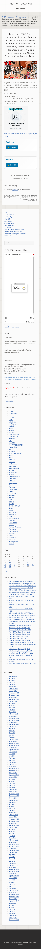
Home (6, 213)
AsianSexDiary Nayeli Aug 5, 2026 (19, 649)
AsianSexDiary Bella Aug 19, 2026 (19, 640)
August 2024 (13, 726)
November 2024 (14, 720)
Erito (10, 441)
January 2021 (13, 817)
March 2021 (12, 813)
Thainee (11, 525)
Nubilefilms (12, 495)
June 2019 (12, 857)
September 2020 (14, 825)
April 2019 (12, 861)
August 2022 (13, 777)
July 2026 (12, 678)
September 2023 (14, 750)
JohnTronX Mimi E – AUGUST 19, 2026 (21, 653)
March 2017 (12, 913)
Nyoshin (11, 497)
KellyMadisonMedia (15, 476)
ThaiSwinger (13, 529)
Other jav (11, 502)
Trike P (11, 535)
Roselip (11, 508)
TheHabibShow (13, 531)
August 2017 (13, 903)
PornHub (11, 504)
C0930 (11, 428)
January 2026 (13, 691)
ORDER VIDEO (9, 236)
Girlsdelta (12, 451)
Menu (22, 8)
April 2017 (12, 911)
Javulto (20, 944)
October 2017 (13, 899)
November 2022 (14, 771)
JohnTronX (12, 474)
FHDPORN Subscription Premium (15, 234)
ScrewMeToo (13, 512)
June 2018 (12, 882)
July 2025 (12, 703)
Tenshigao (12, 521)
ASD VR (11, 418)
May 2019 (12, 859)
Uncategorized (13, 542)
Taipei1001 (12, 516)
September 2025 (14, 699)
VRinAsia (11, 544)
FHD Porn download (20, 4)
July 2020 (12, 829)
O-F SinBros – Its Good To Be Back (20, 617)
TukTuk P (12, 539)
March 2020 (12, 838)
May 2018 (12, 884)
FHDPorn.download (8, 17)
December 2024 (14, 718)
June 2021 (12, 806)
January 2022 (13, 792)
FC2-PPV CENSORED (16, 445)
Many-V (11, 485)
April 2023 (12, 760)
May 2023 (12, 758)
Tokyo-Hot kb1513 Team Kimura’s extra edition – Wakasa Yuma (11, 197)
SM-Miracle (12, 514)
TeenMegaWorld (14, 518)
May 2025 (12, 708)
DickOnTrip (12, 439)
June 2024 (12, 731)
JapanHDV (12, 460)
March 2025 (12, 712)
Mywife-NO (12, 493)
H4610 (11, 458)
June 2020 (12, 832)
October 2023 (13, 747)
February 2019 (13, 865)
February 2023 (13, 764)
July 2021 (12, 804)
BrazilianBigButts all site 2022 (13, 232)
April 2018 (12, 886)
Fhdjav (35, 942)
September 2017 (14, 901)
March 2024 (12, 737)
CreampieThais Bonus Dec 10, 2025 (20, 626)
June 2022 (12, 781)
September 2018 (14, 876)
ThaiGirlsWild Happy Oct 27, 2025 (19, 634)
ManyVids (12, 487)
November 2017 (14, 897)
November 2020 (14, 821)
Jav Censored (11, 215)
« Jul (5, 571)
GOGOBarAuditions (15, 453)
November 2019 (14, 846)
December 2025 (14, 693)
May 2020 (12, 834)
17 (28, 563)
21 (14, 565)
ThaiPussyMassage (15, 527)
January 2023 (13, 766)
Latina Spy (12, 481)
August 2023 (13, 752)
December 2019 (14, 844)
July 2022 (12, 779)
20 (10, 565)
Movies (9, 227)
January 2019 (13, 867)
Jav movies (8, 221)
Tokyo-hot (27, 175)
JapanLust (12, 462)
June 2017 (12, 907)
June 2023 (12, 756)
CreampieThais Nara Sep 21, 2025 (20, 630)
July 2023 (12, 754)
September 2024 (14, 724)
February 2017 (13, 916)
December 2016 (14, 920)
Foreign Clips (8, 217)
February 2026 (13, 689)
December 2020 (14, 819)
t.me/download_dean (11, 327)
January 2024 (13, 741)
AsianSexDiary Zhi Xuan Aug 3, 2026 (20, 651)
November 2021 (14, 796)
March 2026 (12, 687)
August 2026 (13, 676)
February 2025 (13, 714)
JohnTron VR (13, 472)
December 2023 (14, 743)
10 (28, 560)
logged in (15, 190)
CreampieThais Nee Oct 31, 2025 (19, 628)
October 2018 (13, 874)
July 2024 (12, 729)
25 (33, 565)
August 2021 (13, 802)
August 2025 (13, 701)
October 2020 (13, 823)
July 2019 (12, 855)
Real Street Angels (14, 506)
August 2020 (13, 827)
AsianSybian (12, 422)
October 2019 (13, 848)
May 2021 (12, 808)
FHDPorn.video (27, 942)
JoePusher (12, 470)
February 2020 (13, 840)
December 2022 (14, 769)
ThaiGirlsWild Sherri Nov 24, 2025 (19, 632)
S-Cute (11, 510)
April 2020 (12, 836)
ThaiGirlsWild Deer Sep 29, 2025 (19, 636)
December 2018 (14, 869)
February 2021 (13, 815)
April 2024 (12, 735)
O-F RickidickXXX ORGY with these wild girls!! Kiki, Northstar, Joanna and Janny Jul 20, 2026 (22, 621)
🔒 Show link (12, 147)
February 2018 (13, 890)
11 (33, 560)
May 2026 (12, 682)
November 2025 (14, 695)
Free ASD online (9, 225)
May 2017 (12, 909)
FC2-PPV (12, 443)
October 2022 (13, 773)
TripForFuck (12, 537)
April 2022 (12, 785)
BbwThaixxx (12, 424)
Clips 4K (7, 219)
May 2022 (12, 783)
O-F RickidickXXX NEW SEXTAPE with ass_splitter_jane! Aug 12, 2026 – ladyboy (22, 614)
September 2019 (14, 850)
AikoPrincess (13, 413)
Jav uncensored (21, 17)
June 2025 (12, 705)
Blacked (11, 426)
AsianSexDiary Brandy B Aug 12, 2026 (21, 642)
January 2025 (13, 716)
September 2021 (14, 800)
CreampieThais (13, 437)
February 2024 (13, 739)
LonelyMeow (13, 483)
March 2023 (12, 762)
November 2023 (14, 745)
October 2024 (13, 722)
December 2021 (14, 794)
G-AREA (11, 449)
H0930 (11, 455)
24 (28, 565)
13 (10, 563)
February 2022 (13, 790)
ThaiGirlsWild (13, 523)
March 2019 (12, 863)
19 (5, 565)
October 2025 (13, 697)
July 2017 (12, 905)
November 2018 (14, 871)
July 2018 (12, 880)
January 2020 (13, 842)
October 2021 (13, 798)
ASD (10, 416)
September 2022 (14, 775)
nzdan (11, 500)
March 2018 (12, 888)
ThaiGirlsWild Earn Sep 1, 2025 (18, 638)
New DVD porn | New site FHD (14, 229)
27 (10, 567)
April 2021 (12, 811)
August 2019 (13, 853)
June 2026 (12, 680)
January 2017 (13, 918)
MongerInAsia (13, 489)
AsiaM (11, 420)
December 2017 (14, 895)
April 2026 (12, 684)
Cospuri (11, 432)
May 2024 (12, 733)
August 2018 (13, 878)
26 (5, 567)
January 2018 (13, 892)
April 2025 (12, 710)
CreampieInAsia (14, 434)
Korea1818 (12, 479)
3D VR (11, 411)
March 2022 (12, 787)
